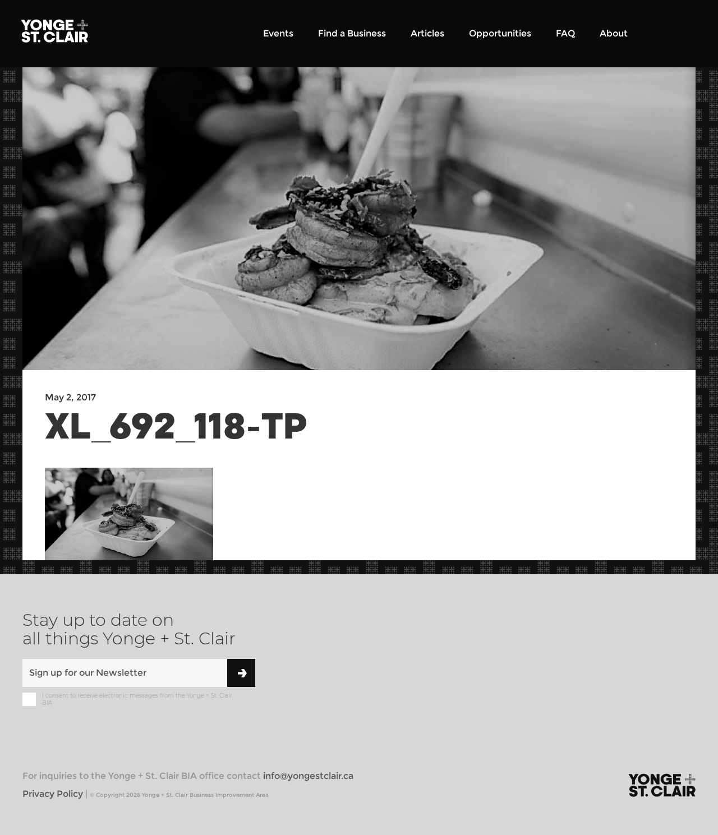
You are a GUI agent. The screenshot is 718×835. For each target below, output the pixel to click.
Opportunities (500, 33)
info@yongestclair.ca (308, 776)
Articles (427, 33)
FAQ (565, 33)
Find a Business (352, 33)
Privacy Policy (52, 793)
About (614, 33)
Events (278, 33)
